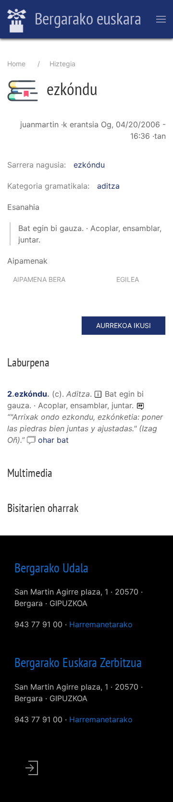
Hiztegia (62, 64)
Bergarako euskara (86, 18)
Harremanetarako (101, 624)
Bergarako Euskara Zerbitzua (78, 662)
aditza (108, 186)
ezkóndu (89, 165)
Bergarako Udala (51, 567)
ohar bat (53, 440)
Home (16, 64)
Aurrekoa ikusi (123, 325)
